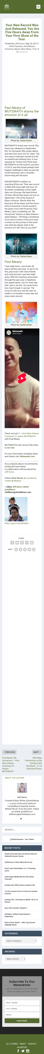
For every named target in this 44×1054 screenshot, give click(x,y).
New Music (26, 49)
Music (17, 49)
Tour (34, 49)
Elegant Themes (21, 1037)
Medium (17, 481)
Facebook (31, 478)
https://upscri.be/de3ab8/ (17, 523)
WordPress (22, 1040)
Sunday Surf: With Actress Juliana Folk (20, 885)
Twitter (8, 481)
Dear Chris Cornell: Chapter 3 (16, 908)
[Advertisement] (22, 80)
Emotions (9, 49)
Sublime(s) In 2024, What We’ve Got (18, 862)
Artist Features (16, 46)
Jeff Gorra (19, 43)
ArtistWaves (29, 46)
